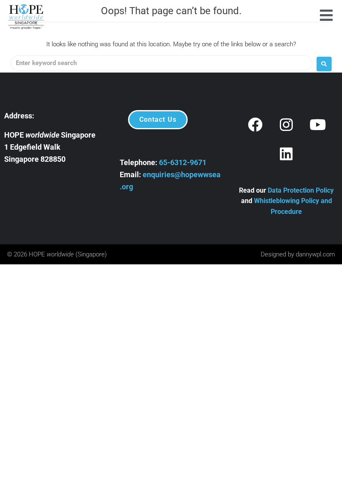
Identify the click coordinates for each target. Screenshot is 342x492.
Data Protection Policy (301, 190)
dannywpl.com (315, 254)
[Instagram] (286, 124)
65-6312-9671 (182, 162)
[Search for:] (161, 62)
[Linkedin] (286, 153)
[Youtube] (317, 124)
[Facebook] (255, 124)
